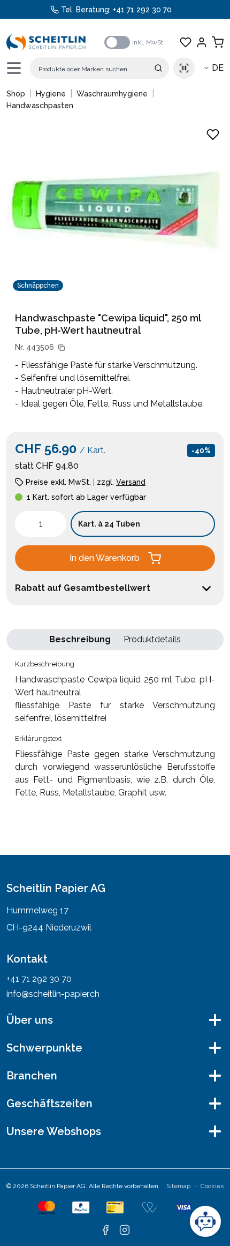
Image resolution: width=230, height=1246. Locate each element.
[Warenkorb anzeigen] (218, 42)
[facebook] (105, 1230)
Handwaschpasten (39, 105)
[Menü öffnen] (13, 68)
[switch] (117, 42)
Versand (130, 482)
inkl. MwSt (147, 42)
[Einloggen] (202, 42)
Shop (15, 93)
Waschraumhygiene (112, 93)
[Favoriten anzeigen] (185, 42)
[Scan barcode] (184, 68)
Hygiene (51, 93)
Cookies (212, 1186)
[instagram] (124, 1230)
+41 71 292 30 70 (142, 9)
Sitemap (178, 1186)
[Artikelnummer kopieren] (61, 347)
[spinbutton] (40, 524)
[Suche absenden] (158, 68)
